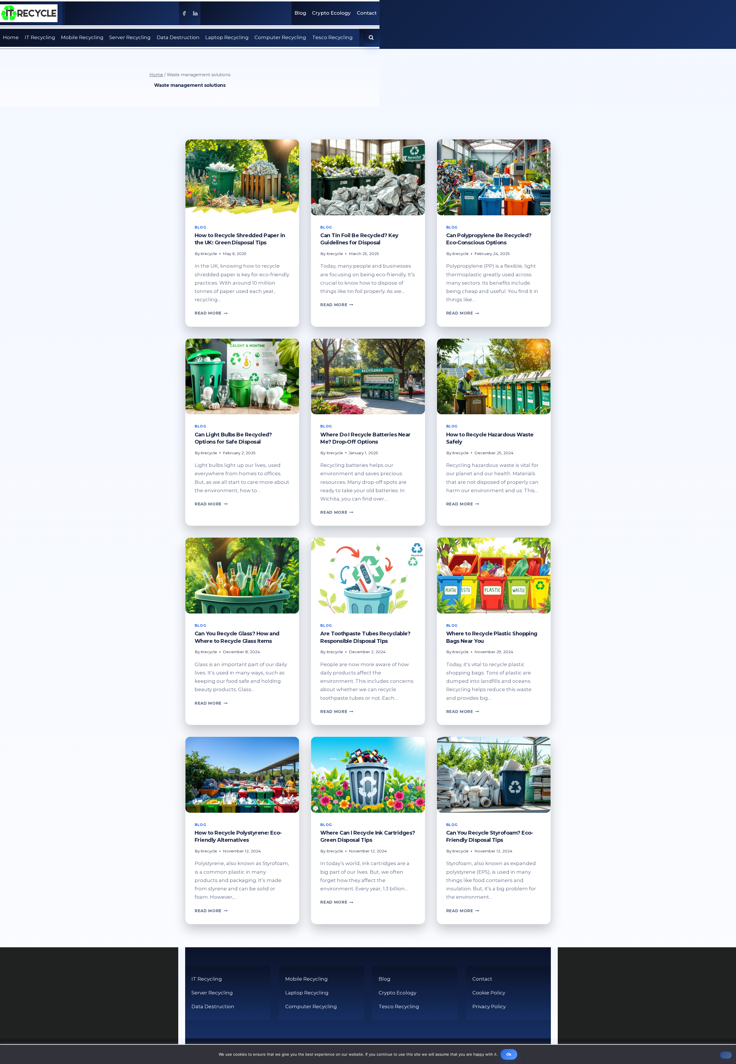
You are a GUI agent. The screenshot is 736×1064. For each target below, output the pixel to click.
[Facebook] (184, 13)
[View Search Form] (371, 38)
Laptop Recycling (227, 37)
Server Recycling (130, 37)
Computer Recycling (280, 37)
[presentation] (242, 177)
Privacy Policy (489, 1006)
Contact (367, 13)
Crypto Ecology (331, 13)
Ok (509, 1054)
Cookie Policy (488, 993)
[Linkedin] (195, 13)
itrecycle (209, 253)
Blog (300, 13)
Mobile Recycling (82, 37)
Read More (211, 313)
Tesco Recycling (332, 37)
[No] (726, 1055)
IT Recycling (40, 37)
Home (11, 37)
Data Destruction (178, 37)
